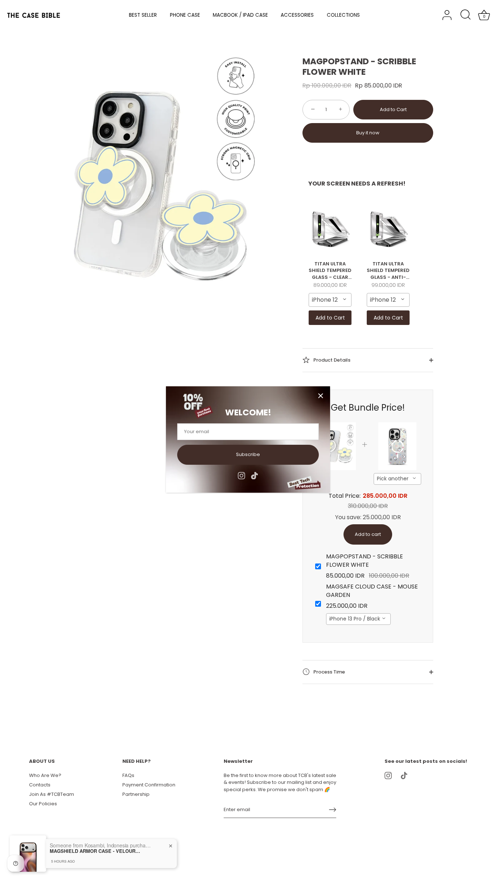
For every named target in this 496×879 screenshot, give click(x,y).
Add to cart (368, 534)
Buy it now (367, 132)
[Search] (465, 15)
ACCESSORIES (297, 15)
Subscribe (248, 454)
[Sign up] (332, 809)
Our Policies (43, 803)
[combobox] (330, 300)
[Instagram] (241, 475)
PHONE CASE (185, 15)
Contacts (39, 784)
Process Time (328, 671)
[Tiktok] (254, 475)
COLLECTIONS (343, 15)
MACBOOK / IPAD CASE (240, 15)
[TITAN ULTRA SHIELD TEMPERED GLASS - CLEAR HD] (330, 229)
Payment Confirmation (148, 784)
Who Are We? (45, 775)
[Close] (321, 396)
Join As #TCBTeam (51, 794)
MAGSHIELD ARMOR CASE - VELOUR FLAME (95, 851)
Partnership (136, 794)
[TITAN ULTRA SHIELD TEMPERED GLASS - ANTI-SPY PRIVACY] (388, 229)
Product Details (331, 359)
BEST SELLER (143, 15)
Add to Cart (393, 109)
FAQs (128, 775)
